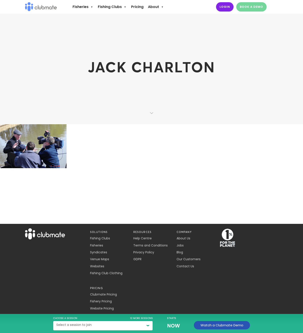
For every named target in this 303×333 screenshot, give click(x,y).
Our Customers (189, 259)
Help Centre (142, 238)
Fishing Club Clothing (106, 273)
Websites (97, 266)
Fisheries (81, 6)
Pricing (137, 6)
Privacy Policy (143, 252)
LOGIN (225, 7)
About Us (183, 238)
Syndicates (98, 252)
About (153, 6)
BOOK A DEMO (251, 7)
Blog (180, 252)
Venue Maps (99, 259)
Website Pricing (102, 308)
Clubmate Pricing (103, 294)
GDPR (137, 259)
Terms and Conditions (150, 245)
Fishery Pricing (101, 301)
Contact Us (185, 266)
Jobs (180, 245)
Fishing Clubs (110, 6)
